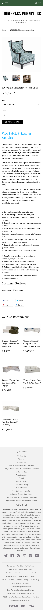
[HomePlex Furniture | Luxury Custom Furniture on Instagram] (30, 556)
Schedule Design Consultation (21, 494)
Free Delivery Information (21, 491)
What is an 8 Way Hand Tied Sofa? (22, 465)
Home (4, 30)
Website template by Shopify (20, 600)
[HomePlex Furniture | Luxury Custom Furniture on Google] (24, 556)
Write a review (18, 290)
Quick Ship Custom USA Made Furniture (21, 501)
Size (3, 100)
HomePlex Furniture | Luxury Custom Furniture (23, 597)
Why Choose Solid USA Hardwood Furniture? (22, 469)
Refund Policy (21, 488)
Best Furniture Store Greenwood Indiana (22, 497)
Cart (39, 3)
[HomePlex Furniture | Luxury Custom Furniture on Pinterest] (18, 556)
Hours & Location (21, 481)
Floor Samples (21, 475)
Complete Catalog (21, 485)
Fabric (4, 111)
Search (21, 478)
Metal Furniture (21, 472)
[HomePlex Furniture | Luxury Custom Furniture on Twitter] (6, 556)
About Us (21, 459)
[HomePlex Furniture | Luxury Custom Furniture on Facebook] (12, 556)
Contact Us (21, 456)
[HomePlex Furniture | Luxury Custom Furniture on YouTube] (37, 556)
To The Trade (21, 462)
